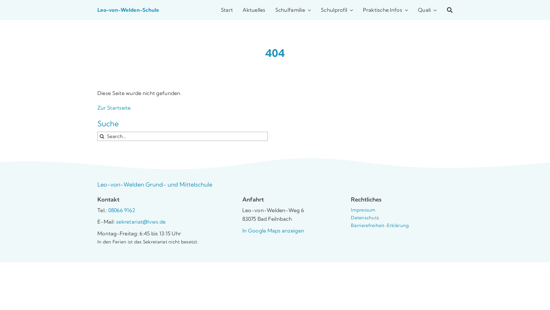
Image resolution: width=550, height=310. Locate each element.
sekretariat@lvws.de (140, 221)
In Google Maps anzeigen (273, 230)
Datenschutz (365, 217)
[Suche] (445, 10)
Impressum (363, 210)
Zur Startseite (114, 107)
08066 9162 (121, 210)
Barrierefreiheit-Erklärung (380, 225)
